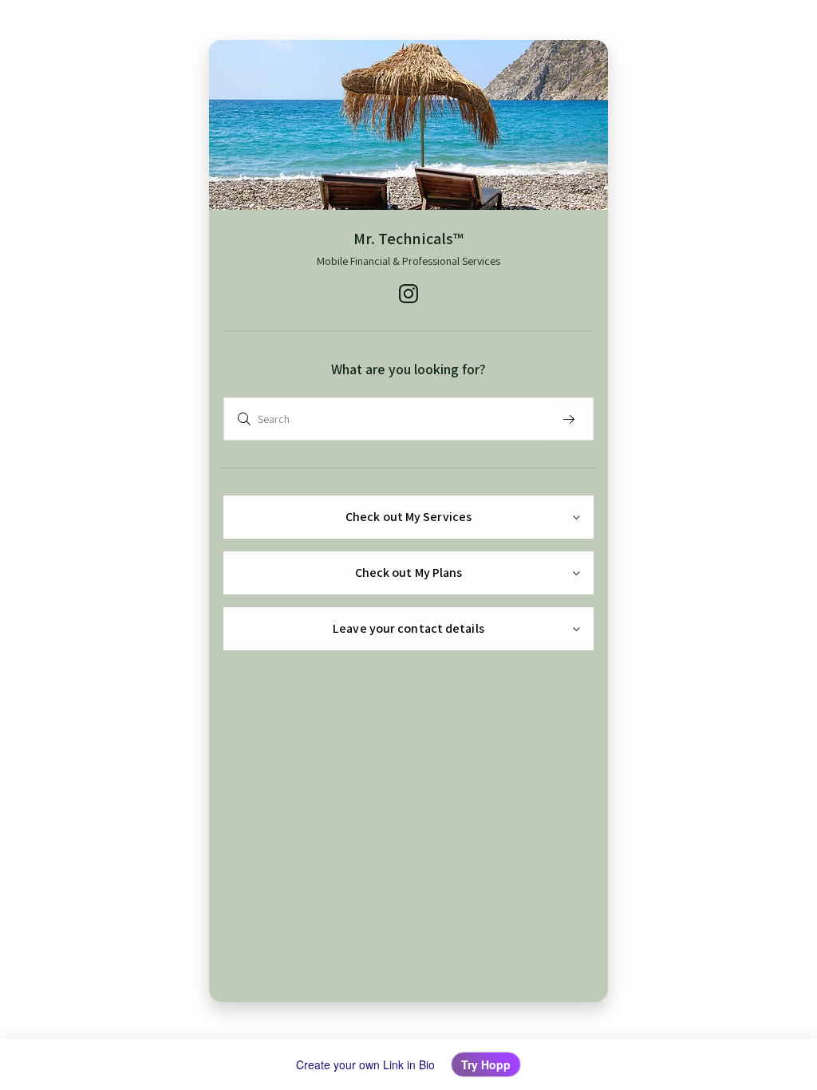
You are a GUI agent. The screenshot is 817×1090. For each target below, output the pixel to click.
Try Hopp (486, 1064)
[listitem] (408, 293)
